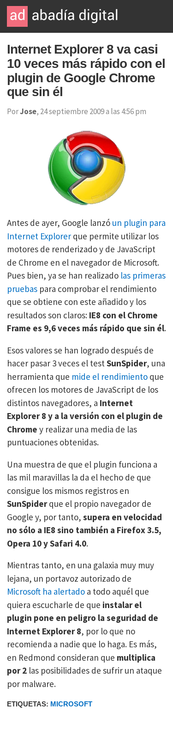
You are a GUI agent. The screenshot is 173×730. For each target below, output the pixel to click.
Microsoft (71, 704)
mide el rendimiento (110, 376)
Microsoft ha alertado (46, 591)
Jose (28, 111)
